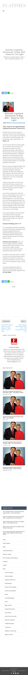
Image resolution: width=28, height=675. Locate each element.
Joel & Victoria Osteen (10, 616)
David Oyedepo (9, 576)
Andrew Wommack (10, 609)
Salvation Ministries (10, 579)
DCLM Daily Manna (8, 550)
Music (6, 594)
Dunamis (5, 561)
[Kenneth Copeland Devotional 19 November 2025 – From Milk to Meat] (14, 380)
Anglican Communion (10, 631)
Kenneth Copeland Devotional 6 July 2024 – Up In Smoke (13, 417)
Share (12, 93)
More (4, 568)
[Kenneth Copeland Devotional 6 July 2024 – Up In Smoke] (14, 405)
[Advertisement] (14, 29)
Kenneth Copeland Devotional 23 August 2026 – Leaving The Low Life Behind (13, 517)
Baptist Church (9, 634)
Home (4, 539)
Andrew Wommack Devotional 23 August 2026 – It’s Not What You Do (13, 522)
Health (4, 565)
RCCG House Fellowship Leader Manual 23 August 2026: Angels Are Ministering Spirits (13, 533)
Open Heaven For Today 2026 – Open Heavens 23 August (14, 671)
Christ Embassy (9, 572)
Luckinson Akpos (14, 57)
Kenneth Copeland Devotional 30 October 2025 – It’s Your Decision (12, 442)
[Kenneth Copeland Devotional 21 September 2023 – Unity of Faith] (14, 456)
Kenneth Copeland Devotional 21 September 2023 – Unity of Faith (12, 468)
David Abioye (8, 583)
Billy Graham (8, 605)
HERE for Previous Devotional (15, 123)
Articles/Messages (9, 598)
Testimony (8, 627)
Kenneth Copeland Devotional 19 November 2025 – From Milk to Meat (13, 392)
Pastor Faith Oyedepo (10, 587)
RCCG (6, 601)
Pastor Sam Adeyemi (10, 590)
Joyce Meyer (8, 612)
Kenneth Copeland (14, 59)
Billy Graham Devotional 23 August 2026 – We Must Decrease (14, 527)
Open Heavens (6, 543)
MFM (4, 547)
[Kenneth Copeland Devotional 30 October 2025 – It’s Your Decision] (14, 431)
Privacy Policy (13, 669)
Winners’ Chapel (7, 554)
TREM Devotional (9, 623)
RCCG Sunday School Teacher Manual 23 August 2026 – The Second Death (13, 512)
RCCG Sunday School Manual (10, 558)
